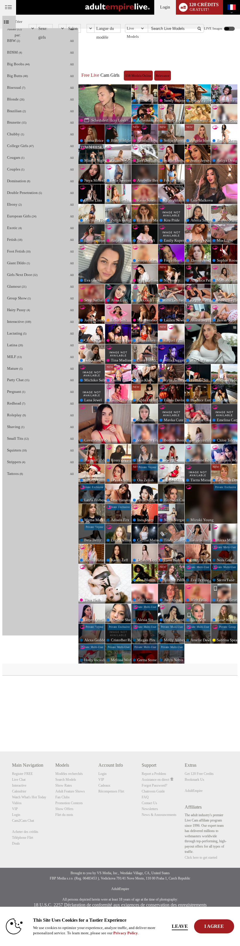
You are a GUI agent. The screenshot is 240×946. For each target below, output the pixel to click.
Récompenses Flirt (111, 791)
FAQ (145, 797)
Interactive (19, 785)
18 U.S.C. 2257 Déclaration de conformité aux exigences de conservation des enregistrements (120, 904)
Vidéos (17, 803)
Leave (180, 926)
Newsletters (150, 809)
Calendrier (19, 791)
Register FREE (22, 774)
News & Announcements (159, 815)
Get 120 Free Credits (199, 774)
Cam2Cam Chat (23, 821)
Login (165, 7)
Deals (16, 843)
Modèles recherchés (69, 774)
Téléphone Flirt (22, 838)
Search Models (65, 780)
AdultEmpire (194, 791)
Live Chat (18, 780)
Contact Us (149, 803)
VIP (15, 809)
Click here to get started (201, 857)
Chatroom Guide (153, 791)
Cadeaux (104, 785)
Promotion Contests (69, 803)
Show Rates (63, 785)
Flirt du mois (64, 815)
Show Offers (64, 809)
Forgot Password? (154, 785)
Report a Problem (154, 774)
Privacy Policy (125, 933)
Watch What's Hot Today (29, 797)
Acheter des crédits (25, 832)
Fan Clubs (62, 797)
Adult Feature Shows (70, 791)
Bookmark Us (194, 780)
